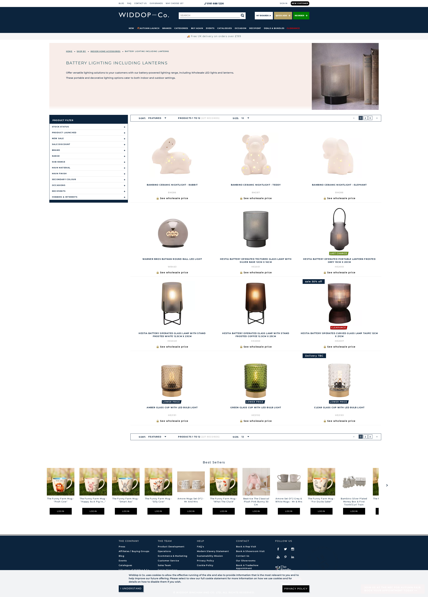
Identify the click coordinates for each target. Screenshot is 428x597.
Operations (164, 551)
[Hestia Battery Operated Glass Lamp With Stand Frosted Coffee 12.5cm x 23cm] (256, 303)
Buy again (197, 28)
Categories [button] (181, 28)
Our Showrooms (246, 560)
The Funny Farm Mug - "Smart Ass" (125, 500)
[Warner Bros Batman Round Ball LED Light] (172, 229)
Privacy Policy (205, 560)
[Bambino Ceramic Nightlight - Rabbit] (172, 155)
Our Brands (156, 3)
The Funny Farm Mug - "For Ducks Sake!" (321, 500)
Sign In (283, 3)
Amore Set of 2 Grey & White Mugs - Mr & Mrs (288, 500)
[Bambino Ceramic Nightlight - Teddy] (256, 155)
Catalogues (224, 28)
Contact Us (140, 3)
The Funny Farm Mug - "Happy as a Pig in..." (93, 500)
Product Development (171, 546)
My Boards (262, 16)
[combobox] (156, 118)
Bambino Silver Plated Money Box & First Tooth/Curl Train (354, 501)
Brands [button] (167, 28)
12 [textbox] (243, 118)
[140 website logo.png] (144, 15)
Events (210, 28)
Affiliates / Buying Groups (134, 551)
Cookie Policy (205, 565)
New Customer (300, 3)
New (131, 28)
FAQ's (200, 546)
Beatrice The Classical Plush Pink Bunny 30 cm (256, 501)
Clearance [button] (293, 28)
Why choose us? (175, 3)
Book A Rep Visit (246, 546)
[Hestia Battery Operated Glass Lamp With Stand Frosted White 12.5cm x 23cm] (172, 303)
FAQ (129, 3)
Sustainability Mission (210, 556)
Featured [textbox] (154, 118)
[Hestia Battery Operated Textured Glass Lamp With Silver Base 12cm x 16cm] (256, 229)
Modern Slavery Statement (213, 551)
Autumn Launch (149, 28)
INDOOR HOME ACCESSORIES (105, 51)
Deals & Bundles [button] (274, 28)
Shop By (81, 51)
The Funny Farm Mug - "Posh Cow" (60, 500)
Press (122, 546)
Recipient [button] (255, 28)
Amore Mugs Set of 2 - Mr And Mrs (191, 500)
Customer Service (168, 560)
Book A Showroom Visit (250, 551)
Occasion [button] (240, 28)
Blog (121, 3)
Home (69, 51)
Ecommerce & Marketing (172, 556)
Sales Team (164, 565)
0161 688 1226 (215, 4)
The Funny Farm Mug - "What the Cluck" (223, 500)
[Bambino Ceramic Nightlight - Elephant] (339, 155)
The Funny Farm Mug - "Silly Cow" (158, 500)
